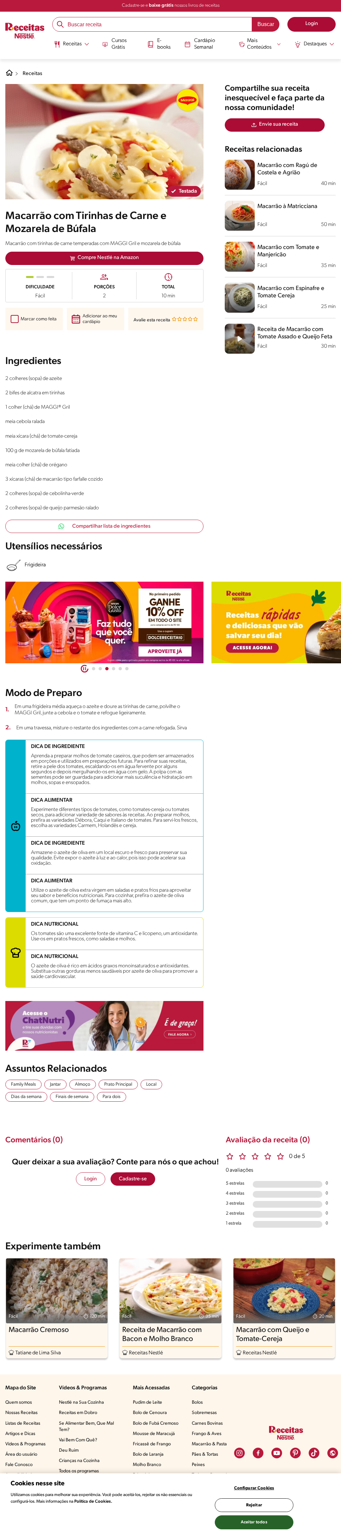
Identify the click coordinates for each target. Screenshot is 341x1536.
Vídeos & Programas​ (25, 1444)
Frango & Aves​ (206, 1433)
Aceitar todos (254, 1522)
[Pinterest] (295, 1453)
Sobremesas (204, 1412)
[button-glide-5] (127, 668)
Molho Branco (147, 1464)
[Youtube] (276, 1453)
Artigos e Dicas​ (20, 1433)
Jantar (55, 1084)
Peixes (198, 1464)
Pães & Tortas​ (205, 1454)
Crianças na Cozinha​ (79, 1460)
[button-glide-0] (93, 668)
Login (90, 1179)
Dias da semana (26, 1096)
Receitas (32, 73)
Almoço (82, 1084)
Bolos (197, 1402)
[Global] (332, 1453)
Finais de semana (72, 1096)
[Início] (24, 31)
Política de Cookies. (93, 1501)
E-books (163, 44)
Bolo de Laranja (148, 1454)
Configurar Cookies (254, 1488)
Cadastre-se (133, 1179)
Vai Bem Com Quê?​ (78, 1440)
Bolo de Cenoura (150, 1412)
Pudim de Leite (147, 1402)
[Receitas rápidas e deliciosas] (104, 622)
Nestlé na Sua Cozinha (81, 1402)
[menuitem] (71, 47)
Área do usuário (21, 1454)
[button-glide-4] (120, 668)
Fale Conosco (19, 1464)
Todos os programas (79, 1471)
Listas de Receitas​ (22, 1423)
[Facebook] (258, 1453)
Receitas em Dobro (78, 1412)
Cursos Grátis (119, 44)
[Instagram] (239, 1453)
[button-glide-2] (107, 668)
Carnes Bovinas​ (207, 1423)
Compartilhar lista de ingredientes (111, 526)
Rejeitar (254, 1505)
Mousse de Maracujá (154, 1433)
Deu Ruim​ (69, 1450)
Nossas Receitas (21, 1412)
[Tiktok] (314, 1453)
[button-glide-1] (100, 668)
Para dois (112, 1096)
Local (151, 1084)
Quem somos (18, 1402)
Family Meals (23, 1084)
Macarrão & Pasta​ (209, 1444)
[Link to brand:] (187, 100)
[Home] (9, 75)
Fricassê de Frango (152, 1444)
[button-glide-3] (113, 668)
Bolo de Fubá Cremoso (155, 1423)
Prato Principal (118, 1084)
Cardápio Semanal (204, 44)
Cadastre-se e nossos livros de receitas (170, 5)
